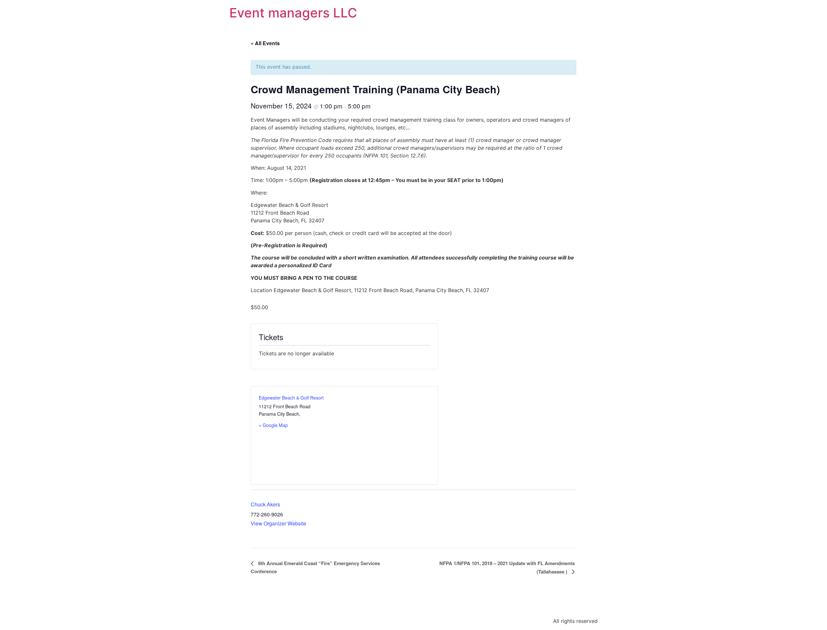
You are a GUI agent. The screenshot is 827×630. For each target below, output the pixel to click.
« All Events (265, 43)
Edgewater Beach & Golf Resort (291, 397)
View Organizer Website (278, 523)
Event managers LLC (293, 13)
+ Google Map (273, 425)
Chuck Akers (265, 504)
